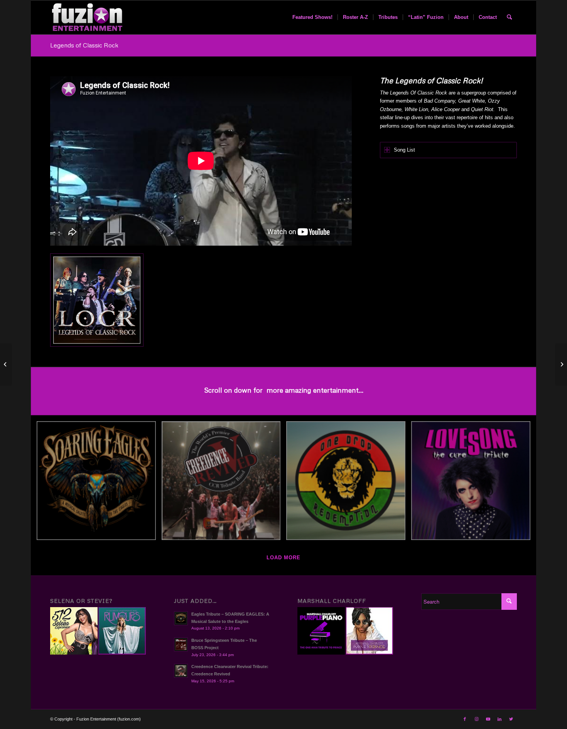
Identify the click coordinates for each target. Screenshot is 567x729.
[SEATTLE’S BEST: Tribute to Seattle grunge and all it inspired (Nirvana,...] (561, 364)
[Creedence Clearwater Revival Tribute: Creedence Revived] (224, 483)
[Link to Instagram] (476, 719)
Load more (283, 557)
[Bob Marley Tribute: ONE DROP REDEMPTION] (348, 483)
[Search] (509, 17)
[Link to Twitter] (511, 719)
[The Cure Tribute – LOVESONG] (473, 483)
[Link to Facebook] (465, 719)
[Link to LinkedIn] (499, 719)
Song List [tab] (404, 150)
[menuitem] (312, 17)
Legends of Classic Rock (84, 45)
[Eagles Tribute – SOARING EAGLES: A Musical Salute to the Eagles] (99, 483)
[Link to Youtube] (488, 719)
